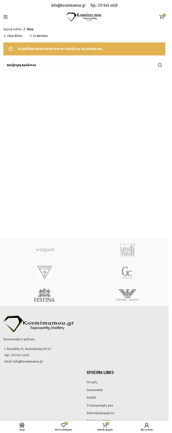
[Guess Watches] (44, 272)
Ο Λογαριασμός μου (100, 405)
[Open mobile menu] (5, 16)
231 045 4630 (107, 5)
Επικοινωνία (95, 390)
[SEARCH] (160, 65)
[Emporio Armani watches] (127, 295)
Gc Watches (40, 36)
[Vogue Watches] (44, 250)
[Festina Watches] (44, 295)
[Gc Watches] (127, 272)
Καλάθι (91, 398)
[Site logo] (84, 17)
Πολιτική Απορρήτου (100, 413)
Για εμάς (92, 382)
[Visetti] (127, 250)
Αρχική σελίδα (12, 29)
